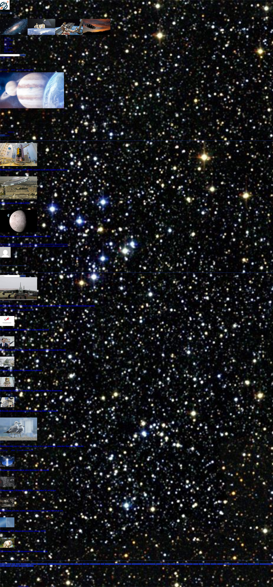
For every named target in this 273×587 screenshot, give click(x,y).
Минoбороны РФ (95, 564)
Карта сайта (8, 51)
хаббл (16, 566)
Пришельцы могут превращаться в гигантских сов (23, 551)
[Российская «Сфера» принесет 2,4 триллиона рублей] (7, 325)
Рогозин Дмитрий (150, 564)
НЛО (6, 49)
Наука (102, 564)
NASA (6, 45)
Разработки (8, 47)
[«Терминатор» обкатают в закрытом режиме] (7, 366)
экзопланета (30, 566)
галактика (220, 564)
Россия (165, 564)
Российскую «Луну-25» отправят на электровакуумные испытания (31, 390)
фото (12, 566)
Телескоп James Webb (186, 564)
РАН (143, 564)
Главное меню (5, 57)
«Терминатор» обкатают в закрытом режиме (21, 370)
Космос (7, 42)
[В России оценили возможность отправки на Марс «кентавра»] (7, 407)
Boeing (9, 564)
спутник (2, 566)
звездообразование (237, 564)
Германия (34, 564)
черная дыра (22, 566)
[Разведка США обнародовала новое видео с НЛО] (7, 527)
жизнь (225, 564)
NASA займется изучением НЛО (15, 203)
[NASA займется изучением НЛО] (18, 199)
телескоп (8, 566)
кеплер (245, 564)
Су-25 (178, 564)
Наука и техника (109, 564)
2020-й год (3, 564)
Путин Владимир (136, 564)
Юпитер (201, 564)
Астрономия (8, 40)
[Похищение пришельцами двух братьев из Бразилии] (7, 466)
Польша (117, 564)
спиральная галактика (266, 564)
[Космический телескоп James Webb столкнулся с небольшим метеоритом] (18, 165)
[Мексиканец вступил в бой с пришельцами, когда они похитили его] (7, 506)
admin (13, 69)
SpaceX (18, 564)
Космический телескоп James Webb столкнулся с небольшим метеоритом (34, 169)
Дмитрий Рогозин (42, 564)
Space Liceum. (5, 13)
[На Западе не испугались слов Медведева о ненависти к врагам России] (7, 346)
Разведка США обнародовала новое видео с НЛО (23, 531)
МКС (84, 564)
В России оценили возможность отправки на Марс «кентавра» (29, 411)
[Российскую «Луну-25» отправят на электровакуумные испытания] (7, 386)
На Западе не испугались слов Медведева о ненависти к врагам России (33, 350)
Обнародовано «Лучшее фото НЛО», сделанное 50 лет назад (28, 490)
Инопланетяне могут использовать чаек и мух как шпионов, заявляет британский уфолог (42, 446)
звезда (229, 564)
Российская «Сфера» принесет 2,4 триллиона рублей (24, 329)
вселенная (214, 564)
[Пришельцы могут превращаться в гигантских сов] (7, 547)
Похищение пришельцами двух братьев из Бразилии (24, 470)
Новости (7, 38)
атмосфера (207, 564)
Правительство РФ (125, 564)
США (169, 564)
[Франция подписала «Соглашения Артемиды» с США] (18, 232)
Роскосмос (8, 44)
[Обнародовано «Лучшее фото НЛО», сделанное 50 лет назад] (7, 486)
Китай (72, 564)
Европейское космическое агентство (59, 564)
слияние (256, 564)
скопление (251, 564)
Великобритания (25, 564)
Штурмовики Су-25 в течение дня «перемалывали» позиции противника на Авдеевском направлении (47, 305)
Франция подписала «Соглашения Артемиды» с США (25, 236)
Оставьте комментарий (25, 69)
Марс (88, 564)
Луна (80, 564)
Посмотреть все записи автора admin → (14, 265)
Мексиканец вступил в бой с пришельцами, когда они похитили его (31, 510)
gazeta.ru (11, 132)
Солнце (173, 564)
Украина (195, 564)
